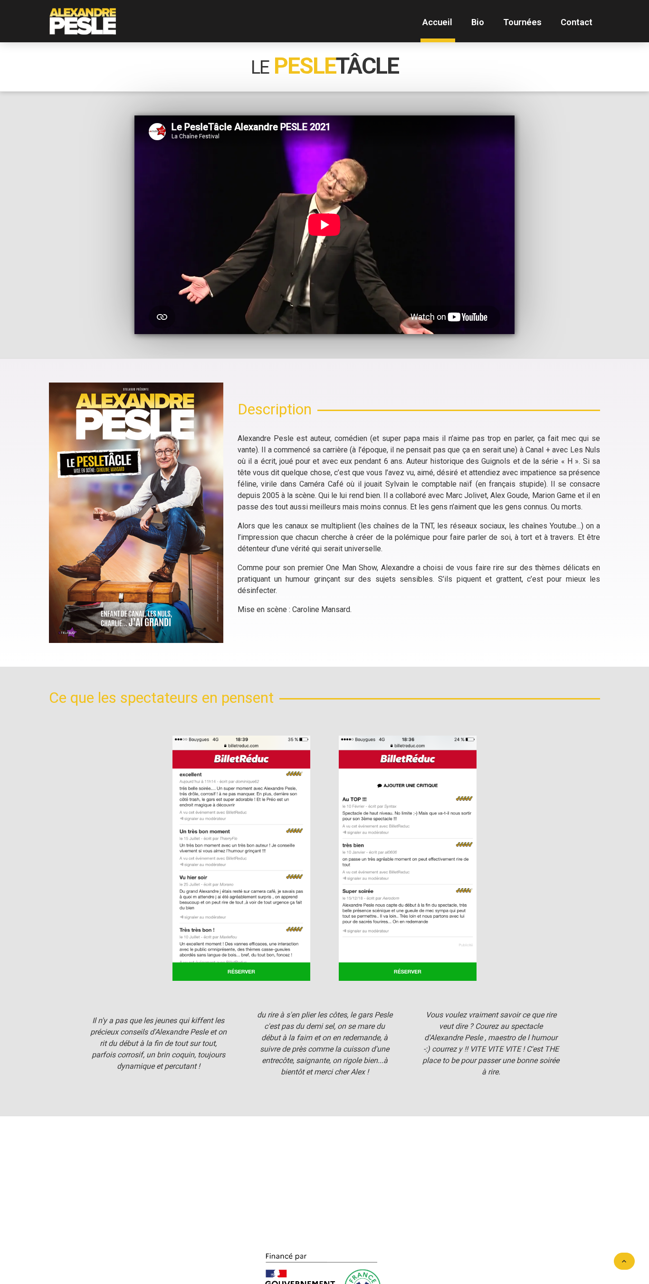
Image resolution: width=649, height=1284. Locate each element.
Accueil (437, 22)
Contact (576, 22)
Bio (477, 22)
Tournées (522, 22)
